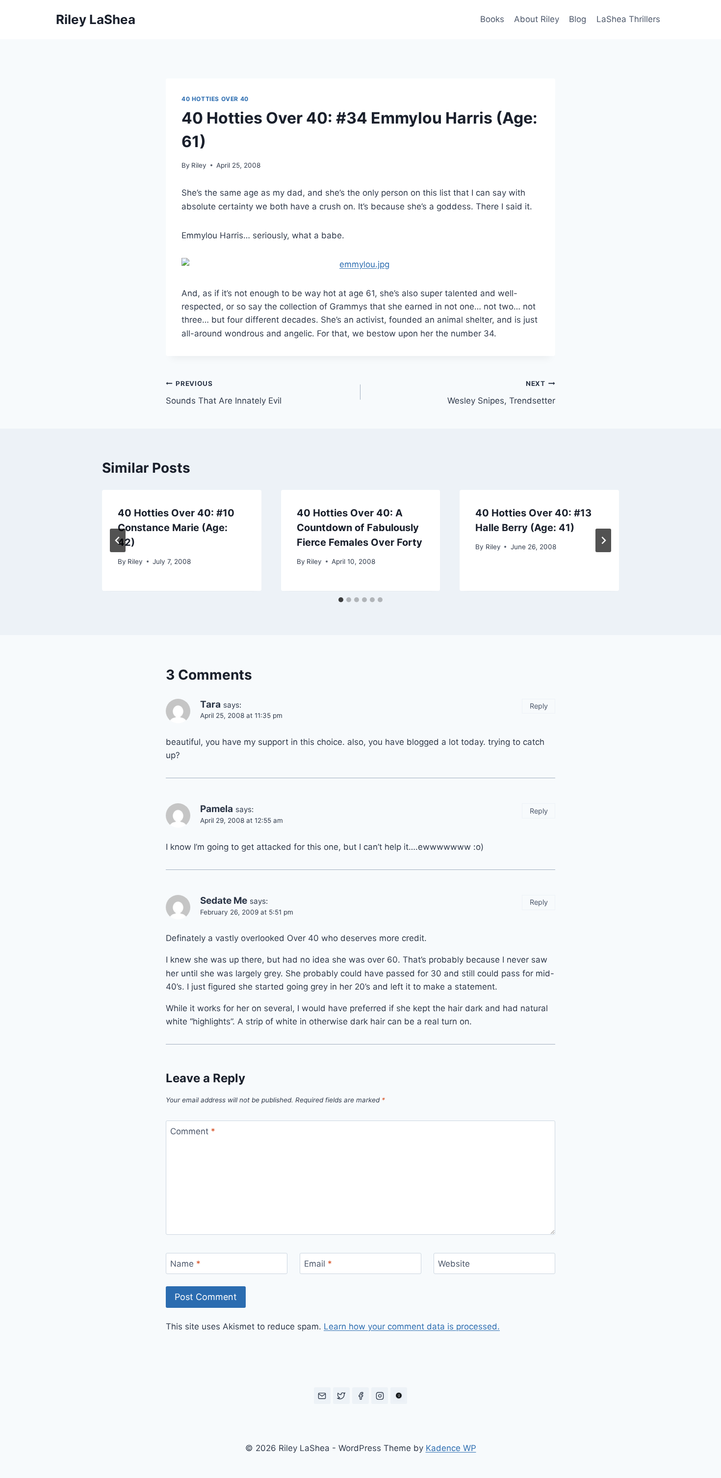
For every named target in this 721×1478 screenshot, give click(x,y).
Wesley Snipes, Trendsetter (501, 393)
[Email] (322, 1395)
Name (185, 1264)
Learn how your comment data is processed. (412, 1326)
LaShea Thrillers (628, 19)
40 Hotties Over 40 (215, 98)
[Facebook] (360, 1395)
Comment (192, 1131)
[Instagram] (379, 1395)
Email (318, 1264)
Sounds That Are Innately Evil (224, 393)
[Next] (603, 540)
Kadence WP (451, 1448)
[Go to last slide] (118, 540)
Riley (198, 165)
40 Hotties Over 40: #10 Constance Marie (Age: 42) (176, 527)
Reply (539, 706)
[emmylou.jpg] (360, 264)
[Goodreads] (398, 1395)
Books (492, 19)
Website (454, 1264)
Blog (577, 19)
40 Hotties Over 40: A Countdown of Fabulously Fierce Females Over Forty (359, 527)
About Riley (536, 19)
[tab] (340, 599)
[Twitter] (341, 1395)
